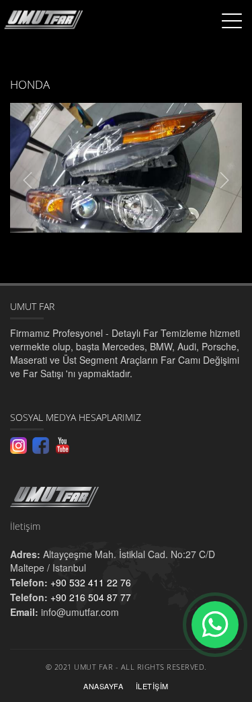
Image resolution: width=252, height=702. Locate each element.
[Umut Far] (126, 499)
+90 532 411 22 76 (89, 582)
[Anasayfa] (42, 17)
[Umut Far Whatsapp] (215, 624)
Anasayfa (103, 686)
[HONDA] (126, 168)
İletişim (152, 686)
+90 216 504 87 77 (89, 597)
